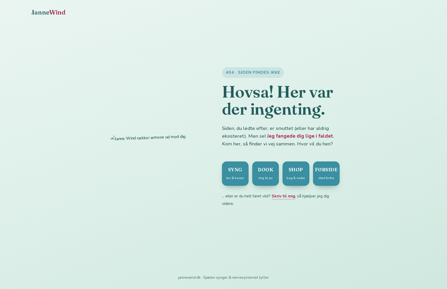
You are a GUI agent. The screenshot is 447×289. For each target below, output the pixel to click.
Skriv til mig (283, 196)
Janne (48, 12)
